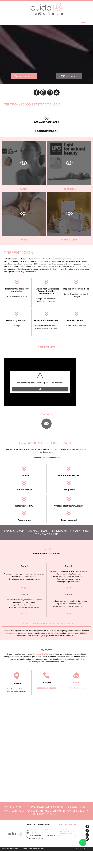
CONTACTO (47, 414)
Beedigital (86, 848)
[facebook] (37, 92)
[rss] (57, 92)
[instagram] (43, 92)
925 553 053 (53, 814)
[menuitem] (70, 829)
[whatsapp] (50, 92)
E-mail (76, 682)
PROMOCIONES (69, 240)
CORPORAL (70, 189)
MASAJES (24, 240)
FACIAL (24, 189)
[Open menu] (83, 21)
